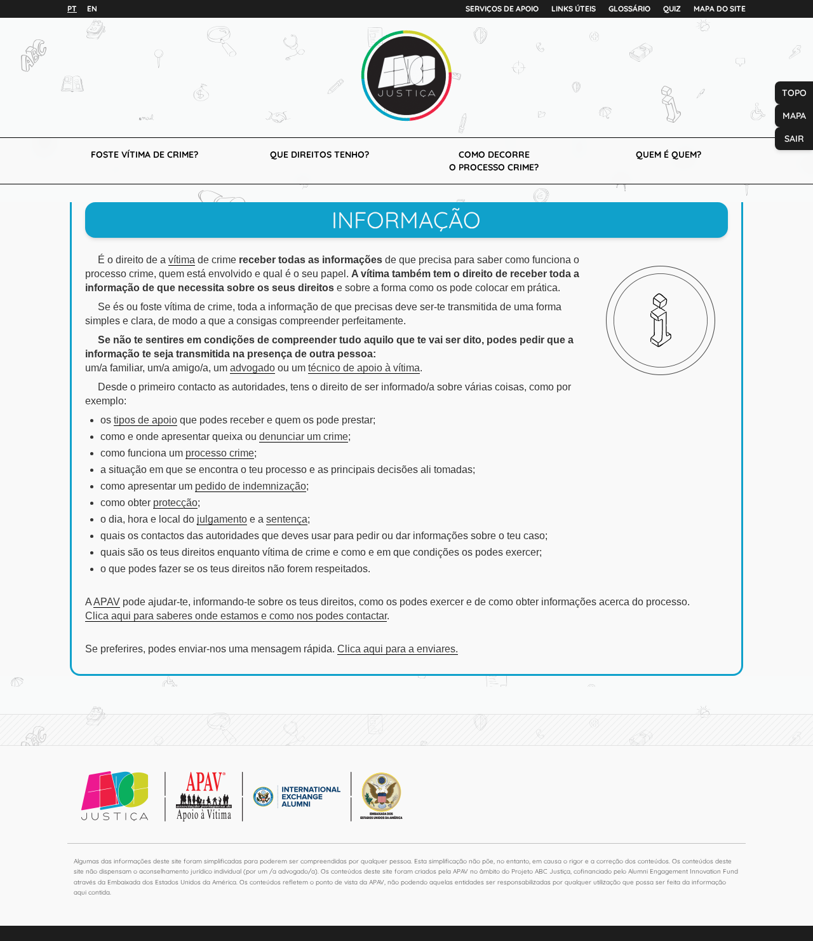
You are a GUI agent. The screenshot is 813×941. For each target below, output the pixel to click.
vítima (181, 259)
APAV (106, 601)
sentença (286, 519)
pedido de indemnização (250, 486)
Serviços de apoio (502, 8)
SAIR (794, 138)
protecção (175, 502)
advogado (252, 367)
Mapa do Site (720, 8)
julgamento (222, 519)
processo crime (219, 453)
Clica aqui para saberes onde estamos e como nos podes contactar (236, 615)
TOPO (794, 93)
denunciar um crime (303, 436)
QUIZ (672, 8)
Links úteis (573, 8)
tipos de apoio (145, 420)
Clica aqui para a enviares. (397, 648)
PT (72, 8)
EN (92, 8)
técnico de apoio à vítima (364, 367)
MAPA (794, 115)
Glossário (629, 8)
